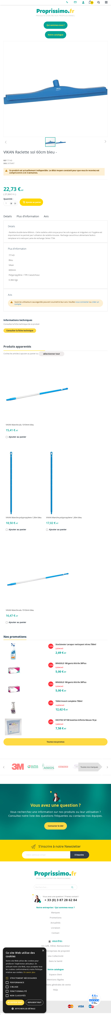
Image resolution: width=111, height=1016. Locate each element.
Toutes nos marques (89, 767)
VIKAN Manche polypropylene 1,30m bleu (64, 517)
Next (107, 767)
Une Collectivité (55, 956)
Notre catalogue (55, 34)
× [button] (43, 951)
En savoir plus (29, 972)
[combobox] (55, 887)
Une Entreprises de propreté (55, 951)
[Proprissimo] (11, 1)
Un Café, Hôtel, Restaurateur (55, 945)
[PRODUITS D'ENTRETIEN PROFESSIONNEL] (55, 870)
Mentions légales (55, 979)
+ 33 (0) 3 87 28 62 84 (61, 900)
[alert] (24, 980)
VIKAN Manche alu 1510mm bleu (20, 610)
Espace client (55, 974)
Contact (55, 933)
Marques (55, 912)
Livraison (55, 927)
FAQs (55, 989)
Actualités (55, 922)
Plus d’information (28, 216)
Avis (46, 216)
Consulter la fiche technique (19, 330)
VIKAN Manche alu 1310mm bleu (20, 424)
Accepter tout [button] (15, 1002)
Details (7, 216)
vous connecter (82, 302)
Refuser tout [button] (34, 1002)
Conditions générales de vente (55, 984)
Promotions (55, 917)
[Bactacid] (63, 766)
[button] (5, 142)
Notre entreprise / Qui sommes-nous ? (55, 907)
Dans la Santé (55, 961)
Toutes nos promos (55, 742)
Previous (3, 767)
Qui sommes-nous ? (56, 25)
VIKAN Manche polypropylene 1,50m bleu (23, 517)
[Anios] (48, 766)
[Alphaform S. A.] (33, 766)
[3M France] (18, 766)
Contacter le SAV (55, 826)
